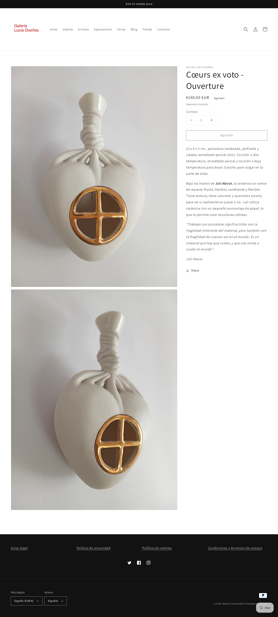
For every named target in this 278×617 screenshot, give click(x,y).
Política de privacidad (94, 548)
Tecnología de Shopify (255, 603)
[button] (246, 29)
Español (53, 601)
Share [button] (195, 270)
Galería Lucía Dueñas (233, 603)
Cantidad (191, 112)
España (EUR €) (23, 601)
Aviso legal (19, 548)
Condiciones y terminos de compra (235, 548)
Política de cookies (157, 548)
